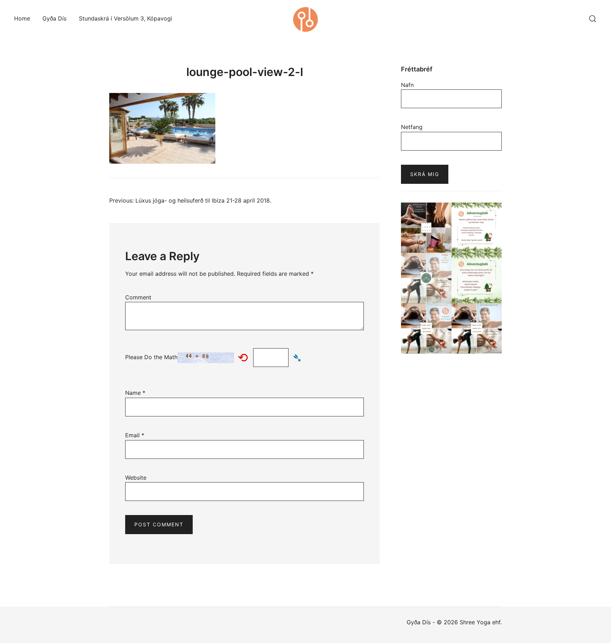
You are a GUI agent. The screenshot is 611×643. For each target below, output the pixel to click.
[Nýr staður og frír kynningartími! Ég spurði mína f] (477, 328)
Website (135, 477)
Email (134, 435)
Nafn (407, 84)
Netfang (412, 126)
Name (135, 392)
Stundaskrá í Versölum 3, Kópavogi (125, 18)
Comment (138, 297)
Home (22, 18)
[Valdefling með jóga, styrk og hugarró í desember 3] (426, 278)
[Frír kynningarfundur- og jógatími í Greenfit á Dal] (426, 328)
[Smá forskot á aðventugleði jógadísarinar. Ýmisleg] (477, 278)
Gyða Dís (54, 18)
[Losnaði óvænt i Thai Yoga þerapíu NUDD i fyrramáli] (426, 228)
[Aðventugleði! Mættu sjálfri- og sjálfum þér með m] (477, 228)
